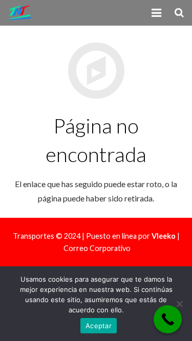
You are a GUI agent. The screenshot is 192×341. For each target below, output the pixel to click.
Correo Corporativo (97, 248)
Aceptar (99, 326)
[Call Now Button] (168, 319)
